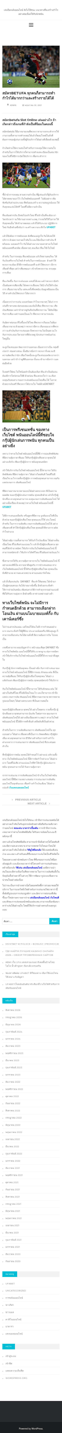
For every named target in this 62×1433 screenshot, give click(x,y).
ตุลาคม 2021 (12, 1182)
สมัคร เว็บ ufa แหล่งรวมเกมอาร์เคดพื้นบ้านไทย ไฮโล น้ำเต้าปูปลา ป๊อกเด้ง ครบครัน (30, 964)
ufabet (10, 1283)
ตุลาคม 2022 (12, 1096)
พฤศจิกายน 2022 (14, 1089)
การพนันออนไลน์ (14, 1298)
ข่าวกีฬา (10, 1305)
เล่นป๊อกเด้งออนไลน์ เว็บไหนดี (44, 897)
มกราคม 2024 (13, 1038)
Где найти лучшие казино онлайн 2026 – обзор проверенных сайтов (30, 953)
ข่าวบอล (10, 1312)
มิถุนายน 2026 (13, 1024)
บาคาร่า (10, 1326)
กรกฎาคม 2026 (14, 1017)
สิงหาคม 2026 (13, 1010)
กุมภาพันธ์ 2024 (14, 1031)
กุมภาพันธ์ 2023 (14, 1067)
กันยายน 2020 (13, 1261)
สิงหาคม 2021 (13, 1196)
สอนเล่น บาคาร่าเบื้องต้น (26, 828)
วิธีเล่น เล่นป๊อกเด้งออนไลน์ (29, 867)
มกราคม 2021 (13, 1247)
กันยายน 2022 (13, 1103)
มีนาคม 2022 (12, 1146)
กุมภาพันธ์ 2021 (14, 1240)
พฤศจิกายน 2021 (14, 1175)
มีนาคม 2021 (12, 1232)
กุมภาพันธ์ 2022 (14, 1153)
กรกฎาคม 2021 (13, 1204)
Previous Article (27, 799)
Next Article (38, 803)
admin (13, 105)
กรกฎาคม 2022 (14, 1117)
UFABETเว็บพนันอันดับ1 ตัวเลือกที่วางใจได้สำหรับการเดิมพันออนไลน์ (32, 986)
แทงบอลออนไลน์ (14, 1333)
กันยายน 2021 (13, 1189)
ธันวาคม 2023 (13, 1046)
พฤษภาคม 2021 (14, 1218)
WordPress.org (16, 1378)
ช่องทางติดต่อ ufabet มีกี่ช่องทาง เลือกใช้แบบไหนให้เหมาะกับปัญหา (32, 975)
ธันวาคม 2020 (13, 1254)
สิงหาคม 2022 (13, 1110)
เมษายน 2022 (13, 1139)
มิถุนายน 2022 (13, 1125)
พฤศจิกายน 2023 (14, 1053)
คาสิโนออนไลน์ (13, 1319)
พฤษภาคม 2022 (14, 1132)
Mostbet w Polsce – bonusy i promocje (32, 944)
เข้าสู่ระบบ (11, 1356)
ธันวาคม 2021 (13, 1168)
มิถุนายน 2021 (13, 1211)
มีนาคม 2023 (12, 1060)
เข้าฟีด (9, 1363)
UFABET (6, 506)
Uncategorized (16, 1290)
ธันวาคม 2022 (13, 1082)
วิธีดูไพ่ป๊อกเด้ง (34, 849)
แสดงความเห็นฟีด (15, 1370)
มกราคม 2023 (13, 1074)
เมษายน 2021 (12, 1225)
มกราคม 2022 (13, 1161)
